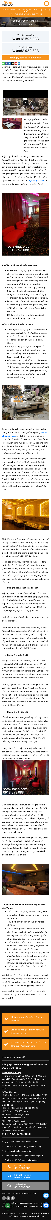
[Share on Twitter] (9, 63)
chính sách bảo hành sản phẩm (18, 1151)
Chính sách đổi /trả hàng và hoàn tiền (21, 1160)
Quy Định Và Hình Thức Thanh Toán (21, 1141)
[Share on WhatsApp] (3, 63)
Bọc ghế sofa (25, 24)
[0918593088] (46, 1196)
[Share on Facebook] (6, 63)
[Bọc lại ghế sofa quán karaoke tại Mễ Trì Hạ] (12, 123)
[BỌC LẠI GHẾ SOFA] (7, 3)
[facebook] (46, 1205)
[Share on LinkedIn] (19, 63)
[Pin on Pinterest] (16, 63)
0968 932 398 (27, 49)
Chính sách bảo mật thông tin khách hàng (23, 1146)
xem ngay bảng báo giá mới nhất (25, 58)
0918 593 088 (27, 37)
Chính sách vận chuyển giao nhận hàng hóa (24, 1155)
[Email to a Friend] (12, 63)
